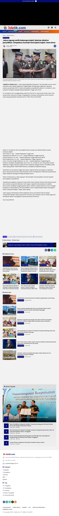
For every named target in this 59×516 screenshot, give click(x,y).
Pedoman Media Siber (39, 507)
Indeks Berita (16, 507)
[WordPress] (7, 502)
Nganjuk (5, 479)
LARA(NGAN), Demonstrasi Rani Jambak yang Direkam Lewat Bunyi (10, 269)
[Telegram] (52, 250)
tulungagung (7, 488)
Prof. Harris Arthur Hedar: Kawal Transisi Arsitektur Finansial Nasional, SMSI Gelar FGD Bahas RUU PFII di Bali (29, 287)
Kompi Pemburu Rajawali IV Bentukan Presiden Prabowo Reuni (27, 442)
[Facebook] (46, 250)
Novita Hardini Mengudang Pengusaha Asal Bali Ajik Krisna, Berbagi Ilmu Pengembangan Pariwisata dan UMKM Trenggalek (30, 436)
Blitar (4, 477)
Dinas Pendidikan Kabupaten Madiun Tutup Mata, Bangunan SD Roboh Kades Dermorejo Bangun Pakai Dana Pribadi (31, 425)
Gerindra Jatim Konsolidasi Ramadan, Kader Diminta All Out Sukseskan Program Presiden (47, 287)
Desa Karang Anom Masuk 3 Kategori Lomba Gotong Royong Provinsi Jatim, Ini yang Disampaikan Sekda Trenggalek (32, 430)
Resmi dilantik (38, 237)
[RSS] (15, 502)
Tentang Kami (7, 507)
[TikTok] (12, 502)
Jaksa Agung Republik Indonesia (24, 237)
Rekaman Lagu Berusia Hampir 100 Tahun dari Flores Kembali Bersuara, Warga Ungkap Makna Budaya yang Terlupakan (47, 269)
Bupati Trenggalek (9, 493)
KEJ (30, 507)
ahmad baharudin (9, 495)
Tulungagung (6, 472)
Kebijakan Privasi (7, 509)
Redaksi (24, 507)
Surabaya (5, 474)
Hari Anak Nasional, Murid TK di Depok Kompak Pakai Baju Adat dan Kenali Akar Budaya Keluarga (11, 287)
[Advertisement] (29, 218)
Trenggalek (6, 470)
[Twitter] (49, 250)
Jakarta (11, 237)
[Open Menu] (52, 27)
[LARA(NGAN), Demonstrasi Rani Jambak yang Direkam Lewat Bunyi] (11, 261)
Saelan (7, 45)
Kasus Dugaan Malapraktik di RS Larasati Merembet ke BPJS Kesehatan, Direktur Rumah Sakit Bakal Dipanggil (29, 269)
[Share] (55, 46)
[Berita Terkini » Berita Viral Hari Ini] (14, 27)
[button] (48, 27)
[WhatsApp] (55, 250)
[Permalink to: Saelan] (4, 46)
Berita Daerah (6, 37)
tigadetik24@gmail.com (11, 463)
